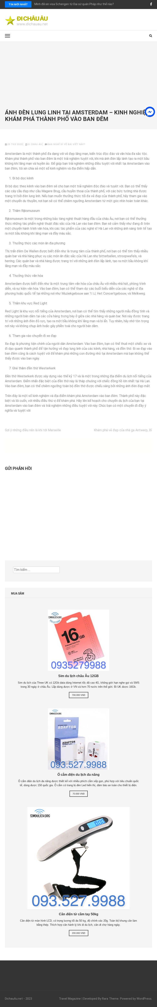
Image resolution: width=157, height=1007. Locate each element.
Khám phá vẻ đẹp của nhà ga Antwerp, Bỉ (123, 430)
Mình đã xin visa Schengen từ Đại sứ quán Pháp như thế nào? (74, 4)
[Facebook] (151, 4)
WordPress (144, 998)
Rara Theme (110, 998)
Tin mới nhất (18, 4)
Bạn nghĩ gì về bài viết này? (66, 144)
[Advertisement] (78, 78)
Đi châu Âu (34, 144)
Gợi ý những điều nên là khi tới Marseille (33, 430)
